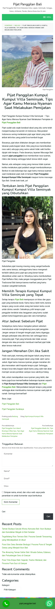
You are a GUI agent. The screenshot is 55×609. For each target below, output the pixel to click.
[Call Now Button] (6, 603)
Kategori (5, 585)
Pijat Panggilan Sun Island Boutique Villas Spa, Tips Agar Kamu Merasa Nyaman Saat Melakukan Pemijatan (13, 431)
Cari (3, 511)
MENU (49, 17)
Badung (15, 416)
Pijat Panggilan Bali (27, 4)
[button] (49, 603)
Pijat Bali (19, 299)
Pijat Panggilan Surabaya (13, 409)
